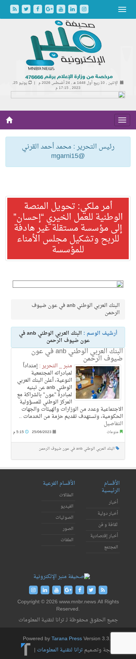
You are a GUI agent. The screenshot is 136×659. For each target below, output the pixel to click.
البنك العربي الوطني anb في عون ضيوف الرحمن (77, 355)
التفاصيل (113, 424)
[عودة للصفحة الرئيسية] (68, 50)
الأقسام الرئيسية (111, 487)
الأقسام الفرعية (59, 483)
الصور (68, 529)
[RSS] (15, 10)
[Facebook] (38, 10)
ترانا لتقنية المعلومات (60, 650)
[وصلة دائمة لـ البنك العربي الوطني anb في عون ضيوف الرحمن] (97, 382)
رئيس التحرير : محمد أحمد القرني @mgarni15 (68, 152)
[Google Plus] (50, 10)
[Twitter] (27, 10)
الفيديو (67, 506)
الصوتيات (64, 518)
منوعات (112, 432)
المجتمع (111, 547)
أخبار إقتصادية (104, 536)
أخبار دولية (108, 514)
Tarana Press (66, 639)
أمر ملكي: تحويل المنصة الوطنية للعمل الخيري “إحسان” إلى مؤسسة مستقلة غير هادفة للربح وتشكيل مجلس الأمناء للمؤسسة (68, 228)
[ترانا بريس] (26, 650)
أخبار (113, 502)
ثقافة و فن (108, 525)
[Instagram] (84, 10)
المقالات (66, 495)
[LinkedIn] (73, 10)
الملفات (67, 540)
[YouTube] (61, 10)
